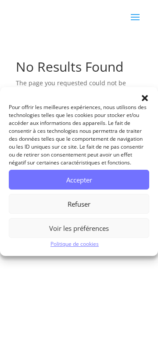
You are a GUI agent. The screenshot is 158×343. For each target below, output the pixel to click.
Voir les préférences (79, 228)
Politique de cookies (74, 244)
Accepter (79, 179)
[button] (144, 98)
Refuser (79, 204)
